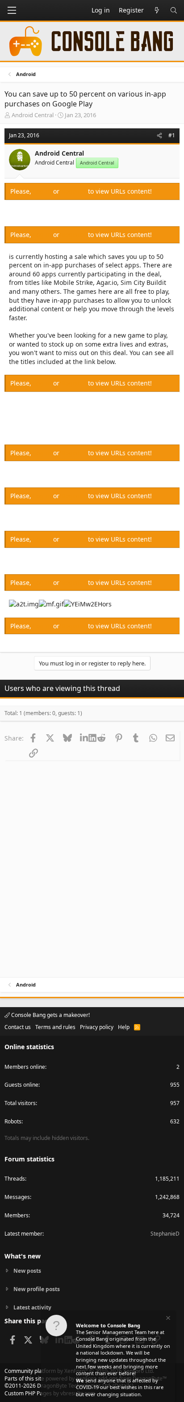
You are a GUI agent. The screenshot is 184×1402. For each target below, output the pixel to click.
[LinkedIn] (84, 737)
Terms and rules (55, 1027)
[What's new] (156, 10)
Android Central (33, 115)
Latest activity (32, 1307)
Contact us (17, 1027)
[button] (11, 10)
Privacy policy (96, 1027)
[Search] (173, 10)
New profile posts (36, 1289)
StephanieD (165, 1233)
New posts (27, 1271)
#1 (171, 135)
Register (74, 191)
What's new (22, 1256)
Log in (43, 191)
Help (124, 1027)
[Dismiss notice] (167, 1319)
